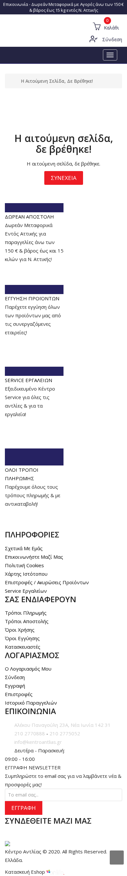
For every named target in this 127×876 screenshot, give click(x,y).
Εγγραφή (15, 685)
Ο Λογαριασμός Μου (28, 668)
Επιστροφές (19, 694)
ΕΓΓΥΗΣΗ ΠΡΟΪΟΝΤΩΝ (32, 298)
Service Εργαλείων (26, 590)
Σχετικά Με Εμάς (24, 548)
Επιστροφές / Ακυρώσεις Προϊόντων (47, 582)
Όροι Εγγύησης (22, 638)
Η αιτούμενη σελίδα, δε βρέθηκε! (57, 81)
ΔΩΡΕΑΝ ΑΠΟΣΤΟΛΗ (29, 216)
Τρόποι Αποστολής (27, 621)
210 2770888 (29, 733)
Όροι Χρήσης (20, 629)
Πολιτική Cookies (24, 565)
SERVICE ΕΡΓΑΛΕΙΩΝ (28, 380)
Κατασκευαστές (22, 646)
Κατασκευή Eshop (25, 871)
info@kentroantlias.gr (38, 742)
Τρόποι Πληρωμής (26, 612)
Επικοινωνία (15, 4)
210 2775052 (64, 733)
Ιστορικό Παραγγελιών (31, 702)
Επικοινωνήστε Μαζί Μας (34, 556)
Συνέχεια (64, 178)
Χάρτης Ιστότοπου (26, 573)
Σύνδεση (112, 39)
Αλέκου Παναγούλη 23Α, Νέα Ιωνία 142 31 (62, 725)
